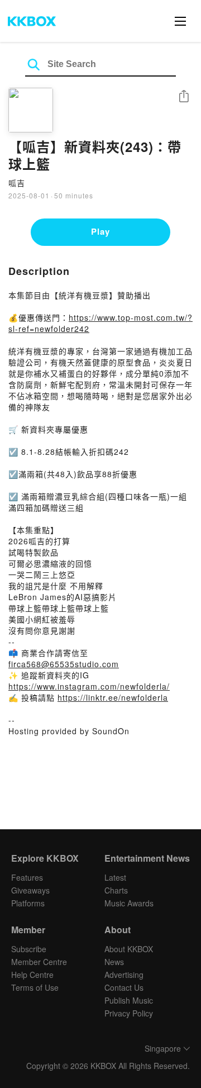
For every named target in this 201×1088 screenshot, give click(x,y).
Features (27, 877)
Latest (115, 877)
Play (100, 231)
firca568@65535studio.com (63, 663)
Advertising (123, 974)
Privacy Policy (128, 1013)
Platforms (28, 903)
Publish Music (128, 1000)
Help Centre (32, 974)
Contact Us (123, 987)
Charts (116, 890)
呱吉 (16, 182)
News (114, 961)
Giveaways (30, 890)
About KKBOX (128, 948)
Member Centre (39, 961)
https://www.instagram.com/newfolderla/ (89, 686)
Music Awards (129, 903)
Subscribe (28, 948)
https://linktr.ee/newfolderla (113, 697)
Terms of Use (35, 987)
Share (184, 97)
